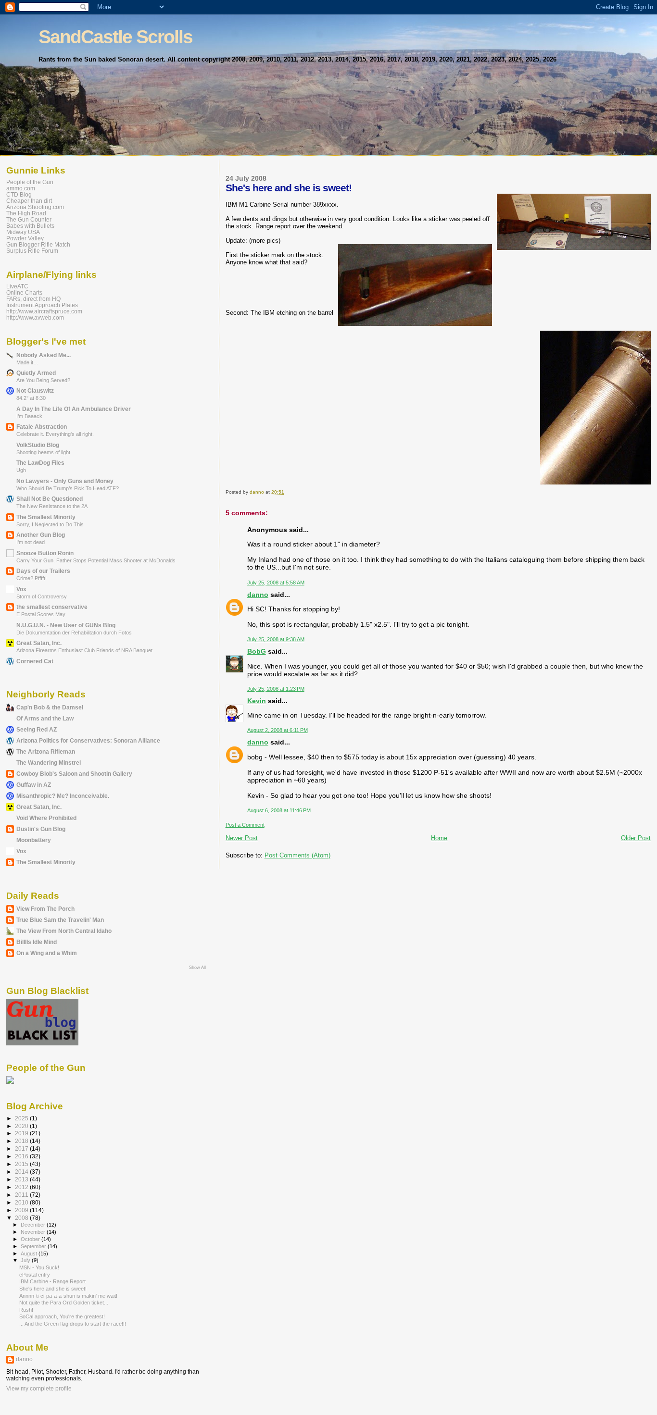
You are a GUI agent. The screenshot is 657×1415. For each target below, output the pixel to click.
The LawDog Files (40, 462)
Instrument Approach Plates (42, 305)
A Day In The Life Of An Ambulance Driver (73, 409)
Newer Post (242, 838)
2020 (22, 1126)
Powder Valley (25, 238)
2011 (22, 1195)
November (34, 1232)
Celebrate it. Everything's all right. (55, 434)
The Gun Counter (28, 219)
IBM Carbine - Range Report (52, 1281)
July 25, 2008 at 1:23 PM (275, 689)
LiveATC (17, 286)
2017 (22, 1148)
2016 (22, 1156)
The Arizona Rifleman (45, 751)
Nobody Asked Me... (43, 355)
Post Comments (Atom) (297, 855)
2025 (22, 1118)
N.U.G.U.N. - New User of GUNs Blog (65, 625)
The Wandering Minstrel (48, 762)
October (31, 1239)
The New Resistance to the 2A (52, 506)
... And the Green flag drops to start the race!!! (72, 1324)
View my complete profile (39, 1388)
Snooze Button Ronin (45, 553)
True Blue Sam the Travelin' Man (60, 920)
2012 (22, 1187)
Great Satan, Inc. (39, 643)
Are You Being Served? (43, 380)
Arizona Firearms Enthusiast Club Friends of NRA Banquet (84, 650)
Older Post (636, 838)
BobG (256, 651)
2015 (22, 1164)
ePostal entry (34, 1275)
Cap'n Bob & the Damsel (49, 707)
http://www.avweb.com (35, 317)
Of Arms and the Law (45, 718)
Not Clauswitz (35, 390)
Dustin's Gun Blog (40, 829)
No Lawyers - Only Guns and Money (65, 481)
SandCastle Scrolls (115, 36)
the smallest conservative (52, 607)
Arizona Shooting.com (35, 207)
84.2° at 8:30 (31, 398)
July (26, 1260)
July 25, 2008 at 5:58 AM (275, 582)
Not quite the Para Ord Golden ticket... (63, 1302)
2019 (22, 1133)
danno (257, 594)
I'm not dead (30, 542)
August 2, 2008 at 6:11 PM (277, 730)
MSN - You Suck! (39, 1267)
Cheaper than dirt (29, 201)
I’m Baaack (29, 416)
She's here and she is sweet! (53, 1288)
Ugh (21, 470)
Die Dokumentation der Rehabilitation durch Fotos (74, 632)
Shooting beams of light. (44, 452)
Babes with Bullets (30, 226)
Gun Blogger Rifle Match (38, 244)
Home (439, 838)
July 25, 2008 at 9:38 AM (275, 639)
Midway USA (23, 232)
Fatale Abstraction (41, 426)
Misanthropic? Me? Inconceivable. (62, 796)
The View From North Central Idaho (64, 931)
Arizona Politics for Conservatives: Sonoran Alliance (88, 740)
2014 (22, 1171)
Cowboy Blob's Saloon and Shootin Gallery (74, 773)
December (34, 1225)
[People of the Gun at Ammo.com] (10, 1082)
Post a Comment (245, 825)
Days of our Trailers (43, 571)
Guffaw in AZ (33, 785)
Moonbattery (33, 840)
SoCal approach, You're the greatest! (62, 1316)
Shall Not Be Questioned (49, 499)
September (34, 1246)
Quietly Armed (36, 373)
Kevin (256, 701)
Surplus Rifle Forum (32, 251)
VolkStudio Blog (37, 445)
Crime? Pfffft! (31, 578)
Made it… (27, 362)
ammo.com (20, 188)
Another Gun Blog (40, 535)
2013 (22, 1179)
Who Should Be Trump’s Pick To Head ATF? (67, 488)
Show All (197, 967)
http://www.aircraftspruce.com (44, 311)
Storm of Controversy (41, 596)
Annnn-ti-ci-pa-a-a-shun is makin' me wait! (68, 1296)
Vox (21, 589)
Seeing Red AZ (36, 729)
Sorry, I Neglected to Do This (50, 524)
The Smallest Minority (46, 517)
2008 (22, 1218)
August (29, 1253)
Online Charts (24, 292)
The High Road (26, 213)
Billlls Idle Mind (36, 942)
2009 (22, 1210)
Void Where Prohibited (46, 818)
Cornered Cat (34, 661)
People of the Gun (29, 182)
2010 (22, 1202)
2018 (22, 1141)
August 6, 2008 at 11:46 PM (279, 810)
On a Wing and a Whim (46, 953)
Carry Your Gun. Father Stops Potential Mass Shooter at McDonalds (96, 560)
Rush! (26, 1310)
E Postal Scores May (40, 614)
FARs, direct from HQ (33, 299)
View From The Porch (45, 909)
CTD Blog (19, 194)
